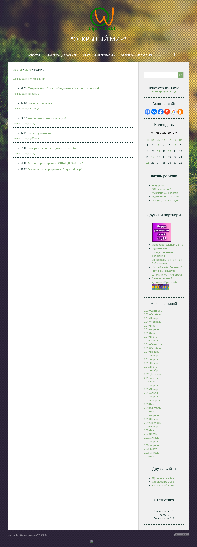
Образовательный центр (167, 244)
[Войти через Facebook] (161, 112)
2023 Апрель (151, 441)
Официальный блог (164, 478)
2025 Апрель (151, 452)
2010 (28, 69)
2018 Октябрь (152, 408)
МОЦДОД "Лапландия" (166, 200)
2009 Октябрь (152, 314)
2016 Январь (151, 389)
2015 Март (150, 381)
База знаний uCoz (163, 485)
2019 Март (150, 411)
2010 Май (149, 333)
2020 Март (150, 430)
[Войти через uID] (147, 112)
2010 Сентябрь (153, 344)
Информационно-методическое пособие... (54, 148)
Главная (18, 69)
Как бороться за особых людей (47, 118)
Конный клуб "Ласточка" (167, 267)
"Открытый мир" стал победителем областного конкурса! (63, 88)
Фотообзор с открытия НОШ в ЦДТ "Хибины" (55, 163)
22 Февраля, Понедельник (29, 78)
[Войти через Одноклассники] (180, 112)
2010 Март (150, 325)
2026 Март (150, 456)
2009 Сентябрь (153, 310)
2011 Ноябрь (151, 363)
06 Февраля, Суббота (26, 138)
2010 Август (151, 340)
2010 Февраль (152, 321)
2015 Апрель (151, 385)
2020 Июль (150, 434)
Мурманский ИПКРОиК (165, 196)
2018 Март (150, 404)
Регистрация (160, 91)
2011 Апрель (151, 359)
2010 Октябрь (152, 348)
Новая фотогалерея (40, 103)
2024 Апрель (151, 445)
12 (169, 151)
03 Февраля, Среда (24, 153)
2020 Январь (151, 426)
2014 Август (151, 378)
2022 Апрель (151, 437)
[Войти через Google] (174, 112)
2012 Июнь (150, 366)
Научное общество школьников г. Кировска (167, 272)
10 (158, 151)
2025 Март (150, 449)
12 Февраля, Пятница (26, 108)
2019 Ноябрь (151, 419)
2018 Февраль (152, 400)
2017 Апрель (151, 396)
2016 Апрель (151, 393)
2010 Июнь (150, 336)
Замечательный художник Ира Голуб (164, 280)
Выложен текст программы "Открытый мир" (55, 169)
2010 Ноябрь (151, 351)
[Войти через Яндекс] (167, 112)
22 (147, 162)
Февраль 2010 (164, 132)
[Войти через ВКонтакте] (154, 112)
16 (152, 157)
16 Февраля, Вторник (26, 93)
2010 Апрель (151, 329)
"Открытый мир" (98, 39)
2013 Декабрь (152, 374)
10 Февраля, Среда (24, 123)
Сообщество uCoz (163, 481)
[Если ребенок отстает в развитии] (160, 289)
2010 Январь (151, 318)
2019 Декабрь (152, 422)
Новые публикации (39, 133)
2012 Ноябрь (151, 370)
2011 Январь (151, 355)
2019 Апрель (151, 415)
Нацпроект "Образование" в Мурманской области (165, 189)
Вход (173, 91)
